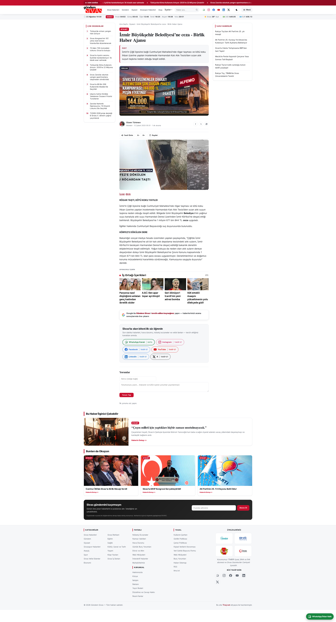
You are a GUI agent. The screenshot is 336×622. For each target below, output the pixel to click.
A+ (144, 135)
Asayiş (161, 10)
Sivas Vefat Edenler (92, 559)
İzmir (122, 194)
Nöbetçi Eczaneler (140, 535)
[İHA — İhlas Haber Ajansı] (243, 550)
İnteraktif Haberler (140, 559)
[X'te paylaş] (201, 124)
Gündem (125, 10)
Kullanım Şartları (180, 535)
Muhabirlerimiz (138, 562)
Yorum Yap (126, 395)
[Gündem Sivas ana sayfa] (93, 10)
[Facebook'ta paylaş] (195, 124)
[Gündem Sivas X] (229, 10)
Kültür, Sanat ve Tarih (116, 547)
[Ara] (196, 10)
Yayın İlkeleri (137, 588)
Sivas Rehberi (113, 535)
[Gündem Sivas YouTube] (219, 10)
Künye (135, 576)
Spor (86, 554)
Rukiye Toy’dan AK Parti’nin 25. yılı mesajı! (229, 32)
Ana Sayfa (123, 24)
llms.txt (177, 570)
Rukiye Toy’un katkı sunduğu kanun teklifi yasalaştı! (230, 66)
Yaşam (110, 551)
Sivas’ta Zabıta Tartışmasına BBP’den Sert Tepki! (231, 49)
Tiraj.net (226, 605)
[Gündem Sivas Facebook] (214, 10)
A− (138, 135)
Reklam (135, 584)
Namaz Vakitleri (139, 539)
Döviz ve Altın (138, 551)
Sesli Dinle (128, 135)
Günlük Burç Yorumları (141, 547)
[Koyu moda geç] (236, 9)
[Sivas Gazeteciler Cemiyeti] (224, 550)
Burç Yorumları (180, 559)
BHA (128, 194)
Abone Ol (243, 508)
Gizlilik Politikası (180, 539)
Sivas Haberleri (113, 10)
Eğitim (110, 539)
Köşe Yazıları (112, 554)
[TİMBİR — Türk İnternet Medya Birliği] (224, 538)
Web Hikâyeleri (138, 554)
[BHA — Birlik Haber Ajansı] (243, 538)
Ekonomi (87, 562)
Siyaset (134, 10)
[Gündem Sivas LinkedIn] (224, 10)
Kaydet (155, 135)
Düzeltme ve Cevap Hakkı (143, 592)
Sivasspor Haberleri (148, 10)
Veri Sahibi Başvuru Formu (185, 551)
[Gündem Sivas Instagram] (209, 10)
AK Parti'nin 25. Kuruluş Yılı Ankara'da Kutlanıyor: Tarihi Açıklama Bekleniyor (231, 41)
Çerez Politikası (180, 543)
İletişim (135, 580)
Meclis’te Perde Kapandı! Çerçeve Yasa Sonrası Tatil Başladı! (232, 57)
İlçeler (168, 9)
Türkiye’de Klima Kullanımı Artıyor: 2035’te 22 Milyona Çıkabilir (155, 3)
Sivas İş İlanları (113, 559)
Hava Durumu (138, 543)
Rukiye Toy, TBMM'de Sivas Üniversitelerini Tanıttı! (227, 74)
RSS (175, 567)
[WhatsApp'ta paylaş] (206, 124)
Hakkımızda (137, 572)
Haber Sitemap (180, 562)
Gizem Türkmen (133, 122)
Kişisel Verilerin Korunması (184, 547)
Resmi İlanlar (137, 596)
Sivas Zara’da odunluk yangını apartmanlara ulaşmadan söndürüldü (216, 3)
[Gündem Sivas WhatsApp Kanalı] (204, 10)
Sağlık (110, 543)
